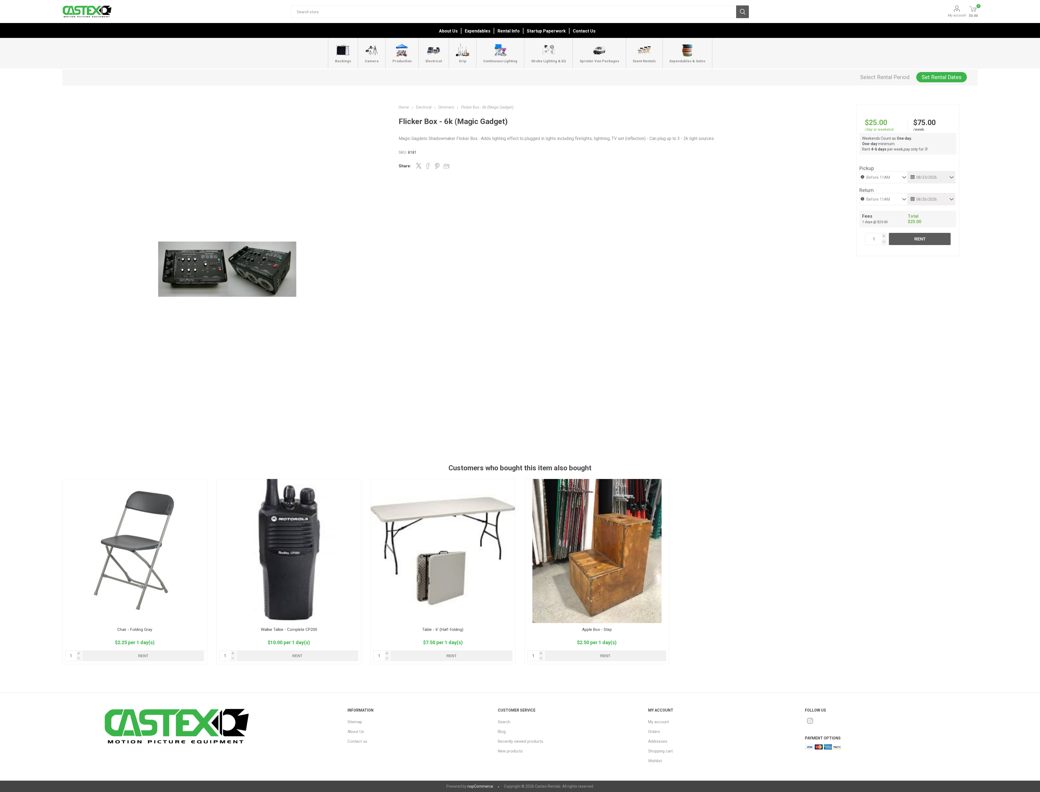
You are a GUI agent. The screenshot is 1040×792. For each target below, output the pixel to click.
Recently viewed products (520, 741)
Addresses (657, 741)
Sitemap (354, 721)
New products (510, 751)
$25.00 (876, 122)
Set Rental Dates (941, 77)
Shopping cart (660, 751)
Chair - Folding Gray (134, 629)
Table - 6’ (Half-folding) (442, 629)
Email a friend (447, 166)
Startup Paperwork (546, 31)
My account (957, 15)
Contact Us (584, 31)
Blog (502, 731)
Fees (867, 216)
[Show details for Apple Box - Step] (597, 551)
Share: (405, 166)
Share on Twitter (418, 165)
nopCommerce (480, 786)
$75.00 (924, 122)
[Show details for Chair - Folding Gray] (135, 551)
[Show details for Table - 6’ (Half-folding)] (443, 551)
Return (866, 190)
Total (913, 216)
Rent (919, 239)
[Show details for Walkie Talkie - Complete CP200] (289, 551)
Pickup (866, 168)
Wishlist (655, 760)
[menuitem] (413, 722)
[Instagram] (810, 720)
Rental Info (509, 31)
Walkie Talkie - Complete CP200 (289, 629)
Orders (654, 731)
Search (742, 11)
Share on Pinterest (437, 166)
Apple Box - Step (597, 629)
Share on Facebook (428, 166)
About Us (448, 31)
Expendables (477, 31)
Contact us (357, 741)
